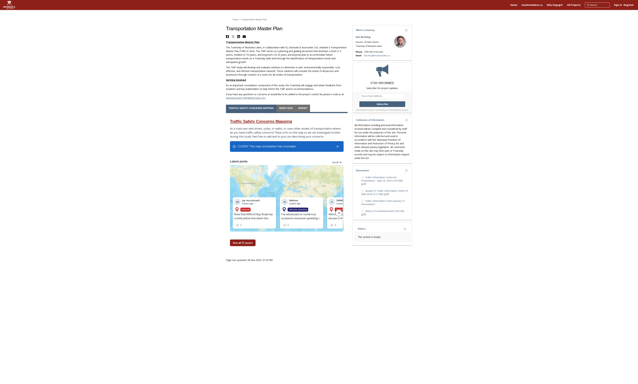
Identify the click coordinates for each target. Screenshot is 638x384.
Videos (362, 228)
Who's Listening (365, 30)
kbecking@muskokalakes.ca (377, 55)
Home (235, 19)
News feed (286, 108)
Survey (302, 108)
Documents (362, 170)
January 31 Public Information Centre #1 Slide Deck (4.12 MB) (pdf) (384, 192)
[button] (228, 36)
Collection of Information (370, 120)
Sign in (618, 4)
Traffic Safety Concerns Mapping (251, 108)
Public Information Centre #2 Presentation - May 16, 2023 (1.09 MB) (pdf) (382, 181)
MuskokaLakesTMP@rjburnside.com (245, 97)
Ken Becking (363, 37)
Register (629, 4)
